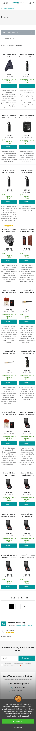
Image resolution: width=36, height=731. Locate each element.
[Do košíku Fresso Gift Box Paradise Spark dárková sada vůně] (27, 504)
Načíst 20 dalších (20, 598)
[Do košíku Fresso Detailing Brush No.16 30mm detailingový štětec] (27, 322)
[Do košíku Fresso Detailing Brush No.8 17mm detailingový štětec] (9, 383)
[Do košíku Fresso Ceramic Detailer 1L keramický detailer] (9, 202)
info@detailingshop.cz (19, 683)
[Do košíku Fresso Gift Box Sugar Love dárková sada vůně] (27, 587)
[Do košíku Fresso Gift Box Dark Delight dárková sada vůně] (27, 443)
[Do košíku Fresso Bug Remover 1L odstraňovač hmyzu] (27, 86)
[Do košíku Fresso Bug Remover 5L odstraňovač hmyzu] (27, 147)
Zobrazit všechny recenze (24, 625)
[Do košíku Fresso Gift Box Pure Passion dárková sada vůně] (9, 546)
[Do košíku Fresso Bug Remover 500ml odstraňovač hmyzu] (9, 147)
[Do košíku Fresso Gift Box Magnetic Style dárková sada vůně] (9, 504)
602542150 (20, 687)
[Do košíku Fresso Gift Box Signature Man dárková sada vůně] (27, 546)
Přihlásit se (26, 658)
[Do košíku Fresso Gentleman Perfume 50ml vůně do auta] (9, 443)
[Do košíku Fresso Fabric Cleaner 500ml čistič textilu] (27, 383)
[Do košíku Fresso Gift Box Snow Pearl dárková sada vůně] (9, 587)
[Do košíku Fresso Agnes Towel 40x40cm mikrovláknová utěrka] (9, 86)
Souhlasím (19, 721)
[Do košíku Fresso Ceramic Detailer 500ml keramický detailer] (27, 202)
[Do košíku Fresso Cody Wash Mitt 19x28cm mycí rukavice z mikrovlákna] (9, 261)
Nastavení (18, 728)
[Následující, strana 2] (18, 606)
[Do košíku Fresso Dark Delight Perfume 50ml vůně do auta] (9, 322)
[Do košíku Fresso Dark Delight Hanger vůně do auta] (27, 261)
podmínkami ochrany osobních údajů (17, 665)
